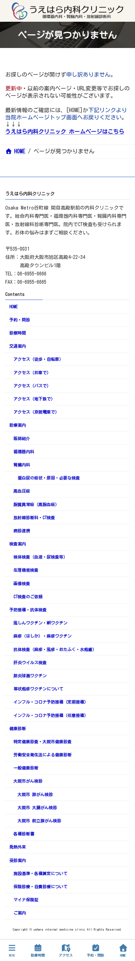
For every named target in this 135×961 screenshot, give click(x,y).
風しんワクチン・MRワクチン (41, 623)
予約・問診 (19, 320)
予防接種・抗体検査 (28, 610)
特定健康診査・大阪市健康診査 (43, 741)
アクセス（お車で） (32, 372)
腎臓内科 (22, 465)
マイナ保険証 (26, 899)
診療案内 (17, 425)
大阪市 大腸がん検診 (37, 807)
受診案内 (17, 860)
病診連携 (22, 530)
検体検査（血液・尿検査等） (41, 557)
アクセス (66, 955)
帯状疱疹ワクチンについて (38, 689)
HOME (13, 306)
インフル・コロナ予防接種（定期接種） (51, 702)
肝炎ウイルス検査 (30, 662)
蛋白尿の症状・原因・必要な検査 (49, 478)
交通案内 (17, 346)
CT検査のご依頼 (28, 596)
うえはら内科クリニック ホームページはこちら (64, 131)
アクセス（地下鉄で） (34, 399)
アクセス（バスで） (32, 386)
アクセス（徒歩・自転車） (38, 359)
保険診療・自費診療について (41, 886)
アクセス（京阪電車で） (36, 412)
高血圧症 (22, 491)
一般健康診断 (26, 768)
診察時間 (17, 333)
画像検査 (22, 583)
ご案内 (20, 913)
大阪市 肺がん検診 (35, 794)
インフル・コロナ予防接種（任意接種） (51, 715)
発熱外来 (17, 847)
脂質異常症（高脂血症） (36, 504)
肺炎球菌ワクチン (30, 675)
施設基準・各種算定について (41, 873)
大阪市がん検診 (28, 781)
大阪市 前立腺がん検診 (39, 820)
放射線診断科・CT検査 (34, 517)
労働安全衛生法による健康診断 (43, 755)
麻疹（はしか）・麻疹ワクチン (43, 636)
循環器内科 (24, 451)
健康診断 (17, 728)
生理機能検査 (26, 570)
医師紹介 (22, 438)
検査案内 (17, 544)
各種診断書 (24, 834)
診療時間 (38, 955)
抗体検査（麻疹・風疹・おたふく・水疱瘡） (55, 649)
